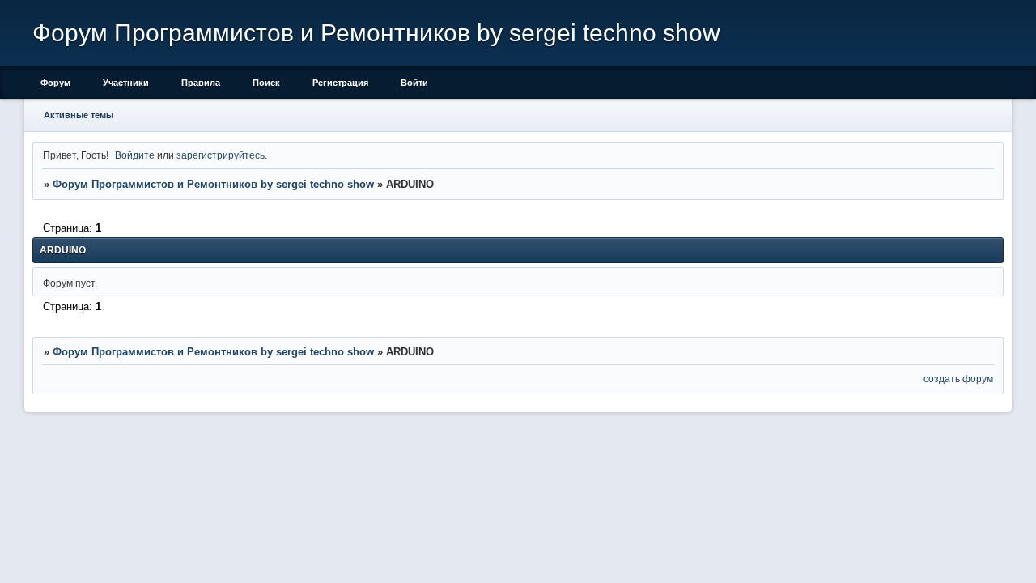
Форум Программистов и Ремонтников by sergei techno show (213, 184)
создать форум (958, 378)
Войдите (135, 155)
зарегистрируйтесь (220, 155)
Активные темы (78, 115)
